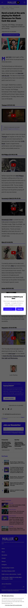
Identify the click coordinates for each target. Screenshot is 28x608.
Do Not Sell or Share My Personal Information (13, 605)
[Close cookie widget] (25, 595)
